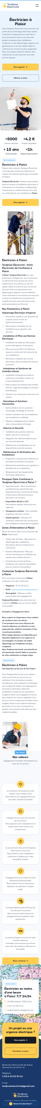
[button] (37, 5)
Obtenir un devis (20, 78)
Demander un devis (21, 1051)
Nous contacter (20, 961)
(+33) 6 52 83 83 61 (12, 1076)
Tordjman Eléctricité (21, 1100)
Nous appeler (20, 67)
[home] (10, 5)
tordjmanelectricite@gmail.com (24, 589)
